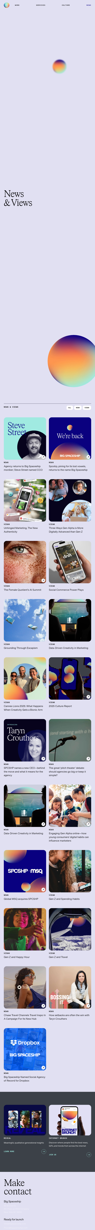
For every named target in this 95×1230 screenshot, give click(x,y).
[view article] (25, 444)
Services (40, 5)
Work (17, 5)
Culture (66, 5)
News (89, 5)
